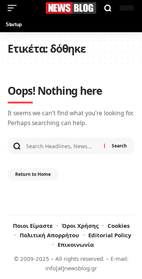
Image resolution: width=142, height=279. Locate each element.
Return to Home (33, 174)
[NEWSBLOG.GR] (71, 8)
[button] (14, 8)
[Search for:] (62, 146)
